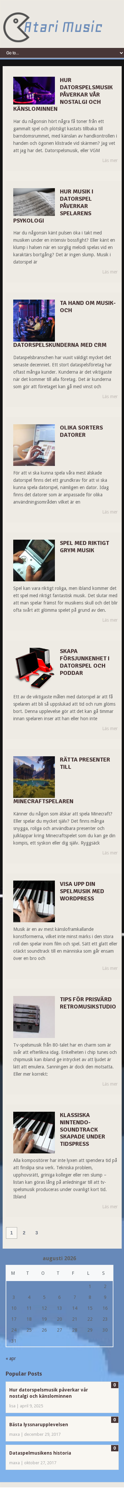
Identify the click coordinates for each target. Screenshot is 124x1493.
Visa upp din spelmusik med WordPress (82, 891)
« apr (11, 1358)
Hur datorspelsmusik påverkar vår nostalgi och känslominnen (63, 94)
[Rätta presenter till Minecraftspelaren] (34, 777)
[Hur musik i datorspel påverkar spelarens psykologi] (34, 202)
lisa (12, 1405)
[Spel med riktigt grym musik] (34, 560)
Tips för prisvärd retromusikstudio (88, 1003)
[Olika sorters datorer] (34, 445)
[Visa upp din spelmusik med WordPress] (34, 901)
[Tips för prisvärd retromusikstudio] (34, 1017)
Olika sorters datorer (81, 431)
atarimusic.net (52, 27)
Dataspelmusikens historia (40, 1453)
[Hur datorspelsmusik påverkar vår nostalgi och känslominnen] (34, 90)
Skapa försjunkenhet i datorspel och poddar (84, 662)
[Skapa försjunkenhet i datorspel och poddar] (34, 668)
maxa (14, 1434)
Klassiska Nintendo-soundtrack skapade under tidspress (82, 1129)
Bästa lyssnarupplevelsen (38, 1424)
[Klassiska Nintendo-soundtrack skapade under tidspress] (34, 1132)
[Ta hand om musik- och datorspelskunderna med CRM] (34, 320)
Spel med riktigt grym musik (84, 546)
